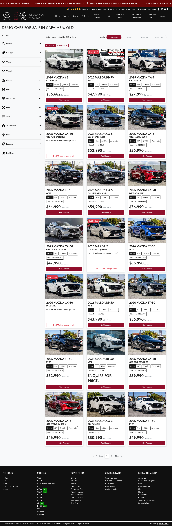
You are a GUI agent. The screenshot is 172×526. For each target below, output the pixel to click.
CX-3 (39, 478)
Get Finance (64, 100)
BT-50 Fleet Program (146, 481)
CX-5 (39, 486)
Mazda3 (40, 514)
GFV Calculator (77, 497)
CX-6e (39, 489)
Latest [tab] (129, 37)
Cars (5, 483)
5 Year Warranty (111, 486)
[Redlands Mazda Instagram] (162, 9)
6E (38, 503)
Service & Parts (119, 16)
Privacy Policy (143, 503)
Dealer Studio (163, 524)
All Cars (74, 481)
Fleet (108, 16)
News (140, 492)
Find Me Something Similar (64, 156)
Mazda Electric (144, 486)
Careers (141, 497)
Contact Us (142, 495)
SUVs (6, 478)
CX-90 (39, 500)
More (163, 16)
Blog (140, 489)
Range (66, 16)
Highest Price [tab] (144, 37)
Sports (6, 489)
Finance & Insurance (137, 16)
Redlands (113, 9)
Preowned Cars (77, 489)
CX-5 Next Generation (46, 483)
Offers (84, 16)
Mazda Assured (77, 495)
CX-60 (39, 492)
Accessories (109, 483)
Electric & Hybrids (11, 486)
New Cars (75, 483)
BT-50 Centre (96, 16)
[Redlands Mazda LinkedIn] (168, 9)
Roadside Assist (111, 489)
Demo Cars (75, 486)
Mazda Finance (77, 492)
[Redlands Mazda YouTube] (165, 9)
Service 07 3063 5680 (148, 9)
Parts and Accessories (113, 481)
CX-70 (39, 495)
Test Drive (75, 503)
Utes (5, 481)
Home (58, 16)
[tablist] (136, 37)
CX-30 (39, 481)
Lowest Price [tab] (159, 37)
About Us (142, 478)
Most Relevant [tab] (114, 37)
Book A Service (111, 478)
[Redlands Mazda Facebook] (159, 9)
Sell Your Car (153, 16)
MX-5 (39, 509)
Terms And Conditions (147, 500)
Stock (75, 16)
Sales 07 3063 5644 (128, 9)
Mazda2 (40, 511)
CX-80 (39, 497)
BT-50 (39, 506)
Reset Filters (50, 45)
